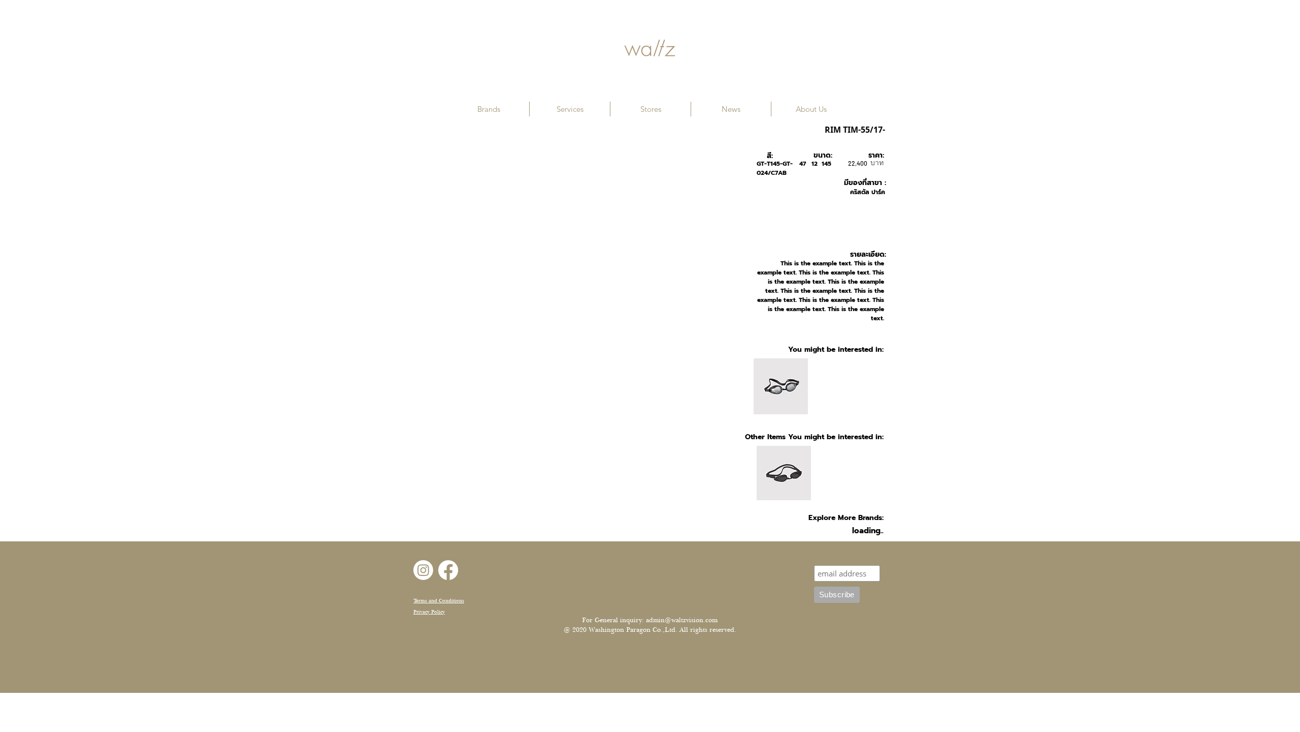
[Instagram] (423, 570)
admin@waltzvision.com (682, 620)
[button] (488, 109)
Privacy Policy (429, 611)
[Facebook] (448, 570)
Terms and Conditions (438, 600)
